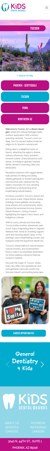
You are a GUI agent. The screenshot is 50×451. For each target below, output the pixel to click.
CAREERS (12, 431)
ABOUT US (12, 423)
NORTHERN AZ (25, 119)
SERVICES (11, 427)
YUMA (25, 108)
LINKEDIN (38, 431)
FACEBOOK (38, 423)
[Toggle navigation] (46, 7)
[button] (42, 364)
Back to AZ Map (26, 76)
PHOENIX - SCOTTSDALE (25, 85)
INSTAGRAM (38, 427)
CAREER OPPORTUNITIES (23, 333)
